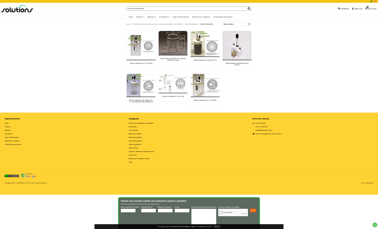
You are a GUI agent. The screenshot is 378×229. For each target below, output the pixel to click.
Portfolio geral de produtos (223, 17)
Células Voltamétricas (135, 144)
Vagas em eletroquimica (181, 17)
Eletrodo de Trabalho (135, 134)
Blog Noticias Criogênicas (201, 17)
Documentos (163, 17)
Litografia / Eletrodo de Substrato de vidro (141, 151)
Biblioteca (151, 17)
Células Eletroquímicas (135, 141)
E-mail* (177, 207)
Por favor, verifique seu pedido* (228, 207)
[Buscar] (249, 8)
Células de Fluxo (133, 148)
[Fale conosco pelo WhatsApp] (375, 225)
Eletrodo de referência (135, 137)
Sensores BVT (133, 155)
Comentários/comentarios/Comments (203, 207)
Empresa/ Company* (164, 207)
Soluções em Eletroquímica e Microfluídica (141, 123)
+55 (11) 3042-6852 (261, 127)
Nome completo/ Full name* (130, 207)
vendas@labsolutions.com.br (263, 130)
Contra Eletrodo (133, 130)
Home (131, 17)
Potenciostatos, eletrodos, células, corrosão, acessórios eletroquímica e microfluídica (157, 24)
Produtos (139, 17)
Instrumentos (133, 127)
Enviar (253, 210)
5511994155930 (260, 123)
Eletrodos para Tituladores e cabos (139, 158)
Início (128, 24)
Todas (130, 162)
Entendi (217, 226)
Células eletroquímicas (191, 24)
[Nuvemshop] (367, 183)
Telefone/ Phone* (147, 207)
